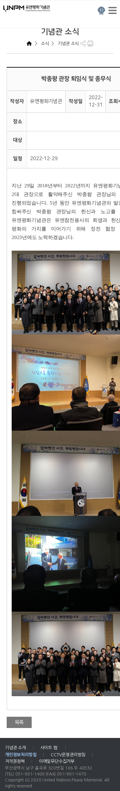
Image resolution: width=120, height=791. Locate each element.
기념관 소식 (68, 43)
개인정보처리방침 (20, 755)
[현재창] (101, 10)
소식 (44, 43)
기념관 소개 (15, 748)
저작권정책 (15, 761)
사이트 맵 (49, 748)
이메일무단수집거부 (56, 761)
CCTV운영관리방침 (68, 755)
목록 (19, 722)
